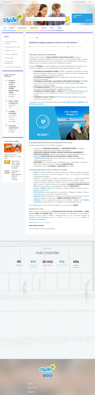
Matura (44, 28)
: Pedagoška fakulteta (14, 129)
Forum (59, 28)
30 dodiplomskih (69, 102)
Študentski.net (7, 2)
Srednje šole (34, 28)
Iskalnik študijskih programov (10, 42)
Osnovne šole (22, 28)
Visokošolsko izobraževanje (9, 62)
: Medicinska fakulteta (14, 88)
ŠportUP (36, 172)
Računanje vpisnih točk (13, 47)
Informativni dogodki (44, 222)
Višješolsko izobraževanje (13, 67)
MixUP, (67, 182)
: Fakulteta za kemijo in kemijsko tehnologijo (12, 116)
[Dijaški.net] (47, 369)
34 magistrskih (80, 102)
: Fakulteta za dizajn (13, 104)
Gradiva (11, 28)
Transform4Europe (40, 158)
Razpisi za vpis (10, 50)
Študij (52, 28)
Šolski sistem (10, 58)
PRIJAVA (69, 215)
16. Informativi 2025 (70, 217)
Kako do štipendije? (12, 54)
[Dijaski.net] (12, 18)
